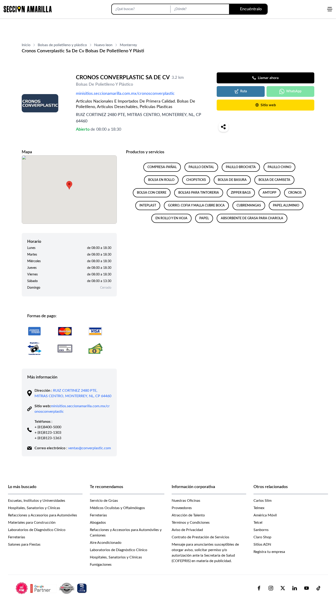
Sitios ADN (262, 544)
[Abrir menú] (329, 9)
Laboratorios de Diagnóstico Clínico (36, 530)
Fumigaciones (101, 564)
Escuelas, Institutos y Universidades (36, 500)
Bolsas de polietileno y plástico (62, 45)
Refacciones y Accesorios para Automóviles (42, 515)
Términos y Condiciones (191, 522)
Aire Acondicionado (105, 542)
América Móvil (265, 515)
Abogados (98, 522)
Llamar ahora (268, 78)
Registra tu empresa (269, 552)
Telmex (258, 508)
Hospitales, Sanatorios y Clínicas (34, 508)
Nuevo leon (103, 45)
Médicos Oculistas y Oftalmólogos (117, 508)
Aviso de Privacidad (187, 530)
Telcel (257, 522)
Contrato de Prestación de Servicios (200, 537)
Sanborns (261, 530)
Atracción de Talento (188, 515)
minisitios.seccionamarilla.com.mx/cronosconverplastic (125, 94)
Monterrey (128, 45)
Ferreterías (16, 537)
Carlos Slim (262, 500)
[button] (69, 185)
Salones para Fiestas (24, 544)
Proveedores (182, 508)
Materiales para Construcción (32, 522)
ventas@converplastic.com (89, 448)
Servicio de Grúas (104, 500)
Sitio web (268, 105)
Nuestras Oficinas (186, 500)
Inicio (26, 45)
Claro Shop (262, 537)
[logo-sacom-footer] (51, 588)
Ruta (243, 91)
